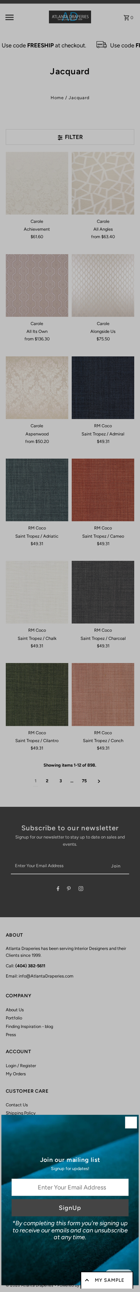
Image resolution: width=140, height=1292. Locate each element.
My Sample (109, 1280)
